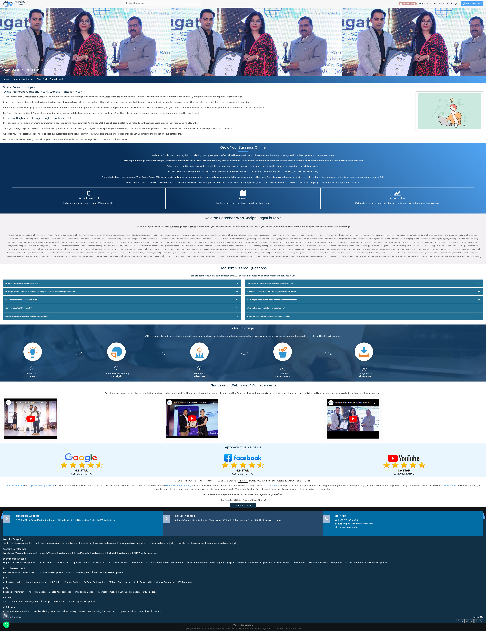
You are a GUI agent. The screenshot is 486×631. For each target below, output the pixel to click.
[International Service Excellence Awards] (353, 418)
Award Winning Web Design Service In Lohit (179, 253)
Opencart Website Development (89, 562)
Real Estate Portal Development (19, 572)
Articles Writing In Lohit (30, 249)
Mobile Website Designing (191, 543)
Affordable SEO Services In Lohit (215, 239)
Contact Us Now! (243, 505)
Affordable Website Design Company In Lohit (369, 242)
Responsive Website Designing (77, 543)
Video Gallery (69, 611)
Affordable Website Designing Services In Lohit (160, 246)
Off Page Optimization (119, 582)
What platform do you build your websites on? (266, 308)
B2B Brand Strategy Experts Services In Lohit (452, 256)
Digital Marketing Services (41, 485)
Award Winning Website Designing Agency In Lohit (290, 253)
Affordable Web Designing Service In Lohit (41, 242)
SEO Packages (185, 582)
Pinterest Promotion (107, 591)
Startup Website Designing (132, 543)
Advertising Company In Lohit (217, 235)
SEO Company (271, 485)
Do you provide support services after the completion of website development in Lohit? (41, 291)
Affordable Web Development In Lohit (111, 242)
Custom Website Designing (162, 543)
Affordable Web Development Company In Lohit (186, 242)
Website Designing (13, 539)
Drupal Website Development (89, 553)
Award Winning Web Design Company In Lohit (141, 253)
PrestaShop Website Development (126, 562)
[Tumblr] (476, 621)
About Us (426, 3)
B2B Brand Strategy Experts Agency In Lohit (377, 256)
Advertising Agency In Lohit (169, 235)
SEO (5, 578)
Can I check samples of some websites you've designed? (270, 283)
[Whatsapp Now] (5, 614)
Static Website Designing (15, 543)
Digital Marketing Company (46, 611)
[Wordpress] (481, 621)
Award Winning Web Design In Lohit (71, 253)
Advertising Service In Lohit (241, 235)
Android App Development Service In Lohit (413, 246)
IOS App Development (54, 601)
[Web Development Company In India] (191, 418)
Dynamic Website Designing (45, 543)
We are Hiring (94, 611)
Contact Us (442, 3)
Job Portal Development (50, 572)
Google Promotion (15, 485)
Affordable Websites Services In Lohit (314, 246)
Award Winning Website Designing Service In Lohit (376, 253)
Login (455, 3)
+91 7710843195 (473, 3)
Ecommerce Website (14, 558)
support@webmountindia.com (358, 523)
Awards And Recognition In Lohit (177, 256)
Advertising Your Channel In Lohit (291, 235)
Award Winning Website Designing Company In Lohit (333, 253)
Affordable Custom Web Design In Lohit (411, 235)
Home (6, 79)
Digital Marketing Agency (178, 485)
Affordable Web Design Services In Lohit (374, 239)
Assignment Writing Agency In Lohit (185, 249)
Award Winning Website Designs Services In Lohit (143, 256)
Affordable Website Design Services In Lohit (442, 242)
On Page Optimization (94, 582)
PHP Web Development (145, 553)
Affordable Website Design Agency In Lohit (332, 242)
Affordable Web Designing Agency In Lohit (438, 239)
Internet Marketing (23, 79)
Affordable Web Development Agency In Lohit (146, 242)
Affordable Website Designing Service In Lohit (121, 246)
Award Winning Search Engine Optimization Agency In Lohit (355, 249)
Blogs (82, 611)
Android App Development (81, 601)
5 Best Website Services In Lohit (144, 235)
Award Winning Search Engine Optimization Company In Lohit (405, 249)
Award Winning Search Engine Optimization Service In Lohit (455, 249)
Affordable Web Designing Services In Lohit (76, 242)
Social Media (450, 485)
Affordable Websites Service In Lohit (283, 246)
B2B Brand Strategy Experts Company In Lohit (414, 256)
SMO (5, 587)
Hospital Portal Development (108, 572)
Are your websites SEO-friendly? (18, 308)
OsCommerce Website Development (165, 562)
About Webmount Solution (16, 611)
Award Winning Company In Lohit (274, 249)
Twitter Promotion (36, 591)
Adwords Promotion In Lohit (351, 235)
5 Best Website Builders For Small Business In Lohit (56, 235)
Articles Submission (12, 582)
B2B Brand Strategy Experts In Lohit (345, 256)
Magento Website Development (19, 562)
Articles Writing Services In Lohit (133, 249)
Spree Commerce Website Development (249, 562)
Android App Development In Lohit (345, 246)
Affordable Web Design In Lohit (242, 239)
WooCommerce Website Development (206, 562)
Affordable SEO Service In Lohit (188, 239)
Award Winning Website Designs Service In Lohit (102, 256)
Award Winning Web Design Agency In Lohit (104, 253)
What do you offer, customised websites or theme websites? (272, 300)
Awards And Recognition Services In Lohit (312, 256)
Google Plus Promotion (60, 591)
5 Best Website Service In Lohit (118, 235)
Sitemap (157, 611)
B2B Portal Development (78, 572)
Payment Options (127, 611)
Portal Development (14, 568)
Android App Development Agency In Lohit (377, 246)
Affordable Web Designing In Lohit (405, 239)
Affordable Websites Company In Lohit (251, 246)
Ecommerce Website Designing (222, 543)
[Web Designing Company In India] (30, 418)
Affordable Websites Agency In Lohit (219, 246)
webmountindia (350, 527)
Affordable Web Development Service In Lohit (225, 242)
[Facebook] (458, 621)
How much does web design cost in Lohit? (22, 283)
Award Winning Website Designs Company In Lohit (61, 256)
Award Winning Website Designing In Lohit (252, 253)
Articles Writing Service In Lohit (107, 249)
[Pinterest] (467, 621)
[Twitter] (463, 621)
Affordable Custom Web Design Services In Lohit (100, 239)
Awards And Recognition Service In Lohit (278, 256)
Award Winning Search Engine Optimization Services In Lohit (31, 253)
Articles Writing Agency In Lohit (53, 249)
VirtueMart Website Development (325, 562)
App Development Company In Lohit (447, 246)
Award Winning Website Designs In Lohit (457, 253)
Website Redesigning (105, 543)
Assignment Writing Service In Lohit (214, 249)
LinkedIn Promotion (84, 591)
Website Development (15, 549)
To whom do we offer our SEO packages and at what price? (271, 291)
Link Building (55, 582)
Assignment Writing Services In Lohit (244, 249)
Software (8, 597)
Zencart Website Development (53, 562)
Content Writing (72, 582)
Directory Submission (35, 582)
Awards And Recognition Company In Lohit (243, 256)
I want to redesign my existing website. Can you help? (27, 316)
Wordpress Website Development (20, 553)
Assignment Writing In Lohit (158, 249)
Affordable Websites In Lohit (192, 246)
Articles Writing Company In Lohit (80, 249)
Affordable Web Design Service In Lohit (340, 239)
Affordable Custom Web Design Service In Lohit (60, 239)
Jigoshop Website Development (289, 562)
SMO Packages (150, 591)
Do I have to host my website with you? (21, 300)
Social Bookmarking (143, 582)
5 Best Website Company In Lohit (90, 235)
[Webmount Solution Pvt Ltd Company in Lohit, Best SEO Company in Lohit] (15, 3)
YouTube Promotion (130, 591)
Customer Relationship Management (21, 601)
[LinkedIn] (472, 621)
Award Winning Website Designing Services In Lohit (418, 253)
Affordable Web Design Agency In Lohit (272, 239)
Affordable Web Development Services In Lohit (265, 242)
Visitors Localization (243, 625)
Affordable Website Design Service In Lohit (406, 242)
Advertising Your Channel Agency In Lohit (322, 235)
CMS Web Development (119, 553)
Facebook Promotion (13, 591)
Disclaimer (144, 611)
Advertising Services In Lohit (265, 235)
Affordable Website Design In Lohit (299, 242)
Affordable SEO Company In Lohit (161, 239)
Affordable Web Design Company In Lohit (306, 239)
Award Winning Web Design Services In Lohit (216, 253)
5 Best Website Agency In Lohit (21, 235)
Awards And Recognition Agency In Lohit (208, 256)
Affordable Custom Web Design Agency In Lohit (448, 235)
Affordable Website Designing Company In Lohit (81, 246)
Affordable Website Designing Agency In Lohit (42, 246)
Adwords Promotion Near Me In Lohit (378, 235)
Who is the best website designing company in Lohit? (268, 316)
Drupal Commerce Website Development (366, 562)
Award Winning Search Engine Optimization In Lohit (309, 249)
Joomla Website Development (55, 553)
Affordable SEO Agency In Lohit (134, 239)
